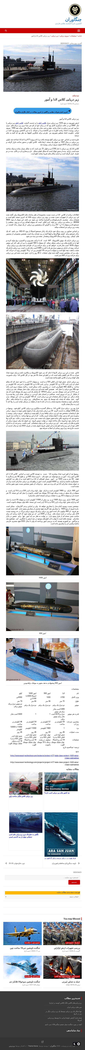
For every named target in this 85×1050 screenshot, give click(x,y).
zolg (67, 985)
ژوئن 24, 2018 (75, 985)
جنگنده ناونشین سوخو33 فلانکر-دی (24, 981)
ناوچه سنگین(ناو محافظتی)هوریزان (64, 863)
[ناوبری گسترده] (79, 30)
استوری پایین (69, 943)
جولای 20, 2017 (35, 985)
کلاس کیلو (42, 123)
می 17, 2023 (36, 951)
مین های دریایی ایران (74, 1007)
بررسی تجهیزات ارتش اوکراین (67, 948)
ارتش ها (77, 943)
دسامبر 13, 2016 (73, 104)
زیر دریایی (75, 95)
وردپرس (12, 1046)
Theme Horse (33, 1046)
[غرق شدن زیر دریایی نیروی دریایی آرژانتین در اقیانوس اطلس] (61, 831)
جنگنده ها (27, 943)
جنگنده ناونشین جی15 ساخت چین (25, 948)
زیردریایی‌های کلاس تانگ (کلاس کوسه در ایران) (65, 1003)
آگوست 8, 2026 (75, 951)
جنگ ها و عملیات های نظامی (62, 976)
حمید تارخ (64, 104)
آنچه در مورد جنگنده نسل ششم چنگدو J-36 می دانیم (63, 1024)
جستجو (74, 882)
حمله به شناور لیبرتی (71, 981)
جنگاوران (73, 19)
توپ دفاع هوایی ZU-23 (17, 863)
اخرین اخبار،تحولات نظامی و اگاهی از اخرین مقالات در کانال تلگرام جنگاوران (41, 112)
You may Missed (72, 918)
